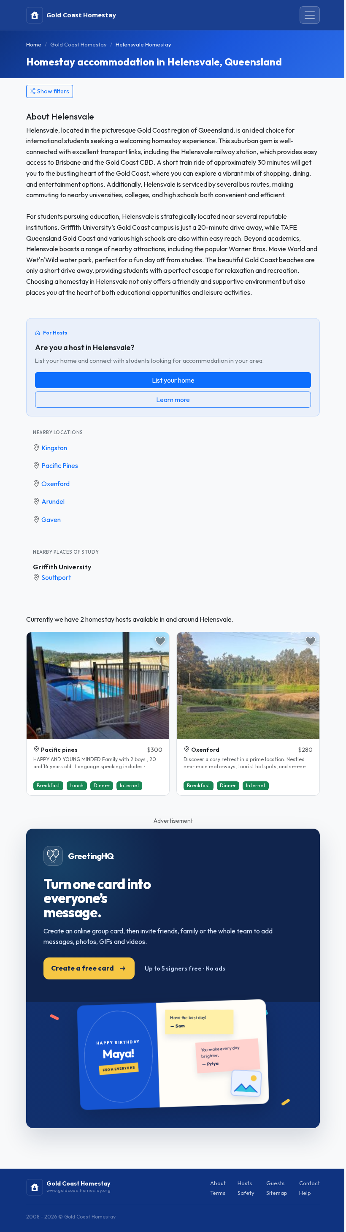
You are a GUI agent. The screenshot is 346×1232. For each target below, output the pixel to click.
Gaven (51, 519)
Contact (309, 1183)
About (218, 1183)
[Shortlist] (160, 641)
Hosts (245, 1183)
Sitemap (276, 1192)
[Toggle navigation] (310, 15)
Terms (217, 1192)
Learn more (173, 399)
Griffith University (62, 567)
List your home (173, 380)
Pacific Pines (59, 465)
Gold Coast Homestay (78, 44)
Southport (56, 577)
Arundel (53, 501)
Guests (275, 1183)
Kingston (54, 447)
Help (305, 1192)
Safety (246, 1192)
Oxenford (55, 483)
